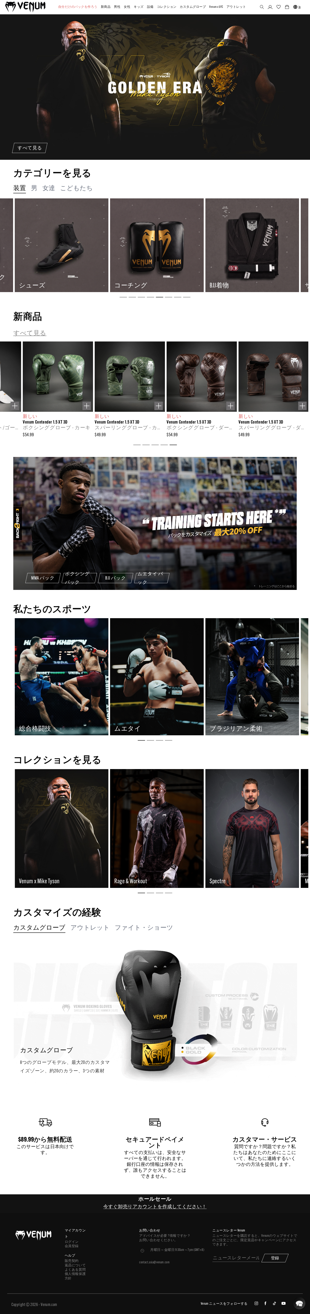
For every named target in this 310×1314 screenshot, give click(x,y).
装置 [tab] (19, 188)
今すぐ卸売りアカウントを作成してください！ (155, 1206)
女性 (127, 7)
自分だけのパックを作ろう (77, 7)
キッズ (138, 7)
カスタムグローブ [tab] (39, 928)
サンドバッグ (134, 286)
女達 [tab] (48, 188)
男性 (117, 7)
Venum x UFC (216, 7)
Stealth (217, 881)
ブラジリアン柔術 (45, 729)
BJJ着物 (28, 286)
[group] (61, 245)
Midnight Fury (128, 881)
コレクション (167, 7)
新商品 (106, 7)
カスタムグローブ (193, 7)
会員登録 (72, 1246)
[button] (262, 7)
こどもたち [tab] (76, 188)
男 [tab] (34, 188)
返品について (75, 1265)
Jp (299, 7)
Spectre (27, 881)
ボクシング (131, 729)
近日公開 (222, 729)
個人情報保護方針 (75, 1276)
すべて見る (29, 333)
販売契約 (72, 1261)
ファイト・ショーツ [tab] (144, 928)
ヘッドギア (226, 286)
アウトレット (236, 7)
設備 (150, 7)
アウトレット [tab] (90, 928)
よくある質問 (75, 1270)
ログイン (72, 1242)
